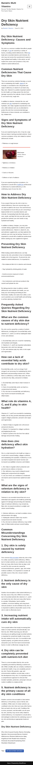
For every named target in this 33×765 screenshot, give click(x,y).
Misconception (14, 557)
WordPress (22, 763)
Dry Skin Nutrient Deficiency (14, 750)
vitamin (22, 83)
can (10, 50)
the (29, 53)
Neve (8, 763)
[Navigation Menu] (29, 6)
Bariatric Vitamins (8, 28)
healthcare (20, 184)
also (10, 103)
